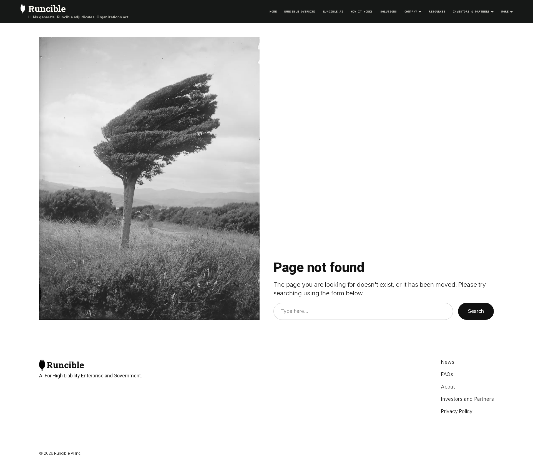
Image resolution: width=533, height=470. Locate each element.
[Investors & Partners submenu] (492, 11)
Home (273, 11)
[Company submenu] (419, 11)
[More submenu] (511, 11)
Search (476, 311)
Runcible (47, 8)
